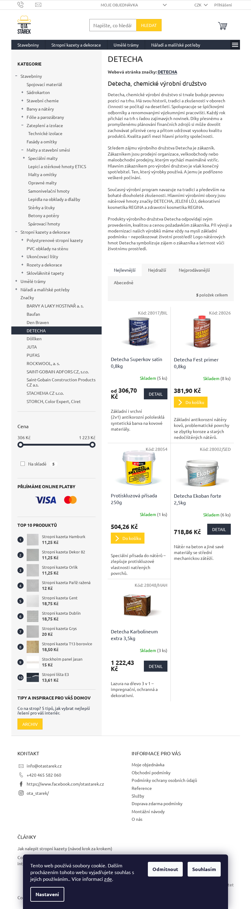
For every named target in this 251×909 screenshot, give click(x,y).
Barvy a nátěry (40, 108)
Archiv (30, 724)
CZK (198, 4)
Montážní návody (148, 811)
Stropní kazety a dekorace (45, 232)
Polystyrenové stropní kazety (55, 240)
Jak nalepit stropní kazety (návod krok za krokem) (64, 848)
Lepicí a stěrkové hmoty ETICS (57, 166)
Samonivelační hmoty (48, 191)
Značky (27, 297)
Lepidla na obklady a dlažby (54, 199)
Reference (142, 788)
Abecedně (123, 282)
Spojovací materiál (44, 84)
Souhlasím (204, 869)
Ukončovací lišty (42, 256)
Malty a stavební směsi (48, 150)
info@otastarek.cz (44, 765)
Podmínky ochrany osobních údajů (164, 780)
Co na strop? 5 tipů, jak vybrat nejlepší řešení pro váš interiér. (53, 710)
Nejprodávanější (194, 270)
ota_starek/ (38, 793)
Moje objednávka (119, 4)
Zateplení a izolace (45, 125)
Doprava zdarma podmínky (157, 803)
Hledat (149, 25)
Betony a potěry (43, 215)
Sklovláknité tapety (45, 273)
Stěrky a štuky (41, 207)
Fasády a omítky (42, 141)
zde (108, 879)
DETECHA (167, 71)
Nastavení (47, 894)
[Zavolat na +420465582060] (26, 4)
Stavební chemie (43, 100)
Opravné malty (42, 182)
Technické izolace (45, 133)
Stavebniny (31, 76)
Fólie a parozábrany (45, 117)
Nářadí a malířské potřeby (45, 289)
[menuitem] (28, 45)
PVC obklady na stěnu (47, 248)
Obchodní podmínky (151, 772)
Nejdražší (157, 270)
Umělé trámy (33, 281)
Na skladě (41, 463)
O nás (137, 819)
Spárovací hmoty (44, 223)
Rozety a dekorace (44, 264)
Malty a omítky (42, 174)
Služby (138, 795)
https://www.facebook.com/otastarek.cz (65, 783)
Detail (156, 394)
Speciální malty (43, 158)
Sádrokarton (38, 92)
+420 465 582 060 (44, 775)
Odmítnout (165, 869)
